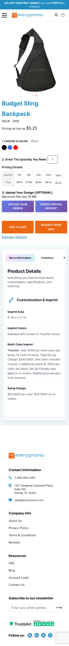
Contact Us (16, 585)
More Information (20, 257)
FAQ (11, 563)
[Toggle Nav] (4, 15)
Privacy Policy (18, 528)
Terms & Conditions (22, 535)
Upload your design (17, 206)
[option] (4, 147)
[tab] (20, 258)
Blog (12, 570)
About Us (15, 521)
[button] (33, 95)
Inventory (47, 257)
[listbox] (34, 148)
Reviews (14, 542)
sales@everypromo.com (29, 500)
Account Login (19, 577)
